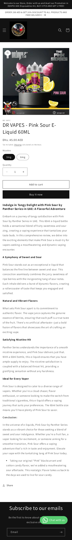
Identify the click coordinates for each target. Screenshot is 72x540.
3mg (8, 157)
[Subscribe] (61, 532)
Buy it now (36, 194)
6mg (22, 157)
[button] (4, 30)
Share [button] (10, 485)
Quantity (7, 164)
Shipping (17, 145)
